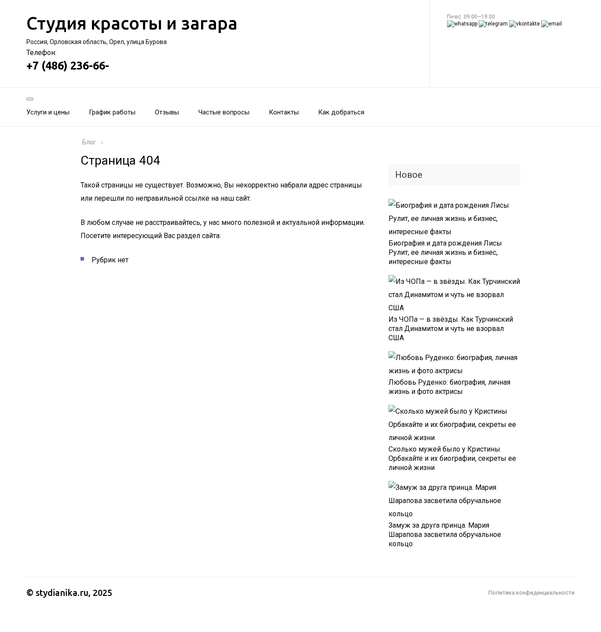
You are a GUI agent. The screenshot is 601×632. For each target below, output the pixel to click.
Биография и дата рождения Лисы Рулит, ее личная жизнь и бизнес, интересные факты (445, 252)
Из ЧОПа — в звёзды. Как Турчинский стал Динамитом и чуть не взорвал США (450, 328)
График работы (112, 112)
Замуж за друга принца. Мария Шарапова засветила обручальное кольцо (444, 534)
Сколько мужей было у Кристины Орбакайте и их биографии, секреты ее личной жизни (452, 458)
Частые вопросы (223, 112)
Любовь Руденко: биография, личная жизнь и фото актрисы (449, 387)
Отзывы (167, 112)
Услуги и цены (48, 112)
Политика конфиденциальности (531, 592)
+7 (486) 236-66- (67, 65)
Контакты (284, 112)
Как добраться (341, 112)
